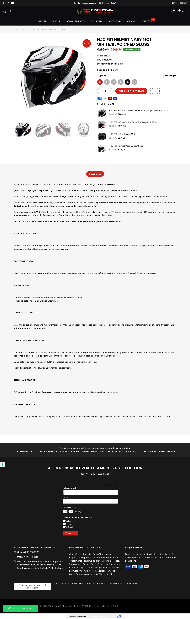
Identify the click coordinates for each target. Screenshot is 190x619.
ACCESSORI (114, 21)
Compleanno (69, 507)
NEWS (174, 3)
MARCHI (42, 21)
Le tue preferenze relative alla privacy (102, 616)
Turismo (68, 524)
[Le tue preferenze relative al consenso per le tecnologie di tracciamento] (2, 464)
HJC (107, 56)
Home (16, 30)
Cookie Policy (131, 583)
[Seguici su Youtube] (12, 3)
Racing (68, 521)
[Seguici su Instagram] (8, 3)
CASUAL (131, 21)
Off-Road (69, 527)
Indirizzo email (70, 488)
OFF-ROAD (96, 21)
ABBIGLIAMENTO (75, 21)
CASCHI (55, 21)
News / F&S (77, 583)
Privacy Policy (115, 583)
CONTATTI (183, 3)
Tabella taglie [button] (169, 75)
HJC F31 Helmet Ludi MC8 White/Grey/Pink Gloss (133, 122)
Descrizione (95, 174)
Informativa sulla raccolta (77, 616)
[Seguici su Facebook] (3, 3)
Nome (65, 497)
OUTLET (148, 21)
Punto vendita (62, 583)
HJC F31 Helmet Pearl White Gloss (126, 146)
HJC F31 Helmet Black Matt (122, 134)
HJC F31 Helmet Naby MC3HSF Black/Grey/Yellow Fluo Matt (138, 110)
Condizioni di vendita (96, 583)
